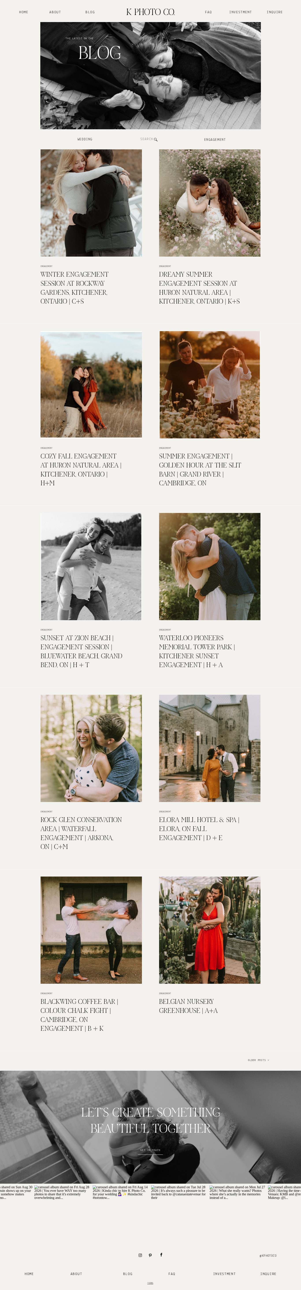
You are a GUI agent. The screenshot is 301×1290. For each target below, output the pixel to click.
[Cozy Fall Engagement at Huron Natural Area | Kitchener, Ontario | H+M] (91, 384)
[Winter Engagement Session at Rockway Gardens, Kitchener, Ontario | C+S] (91, 203)
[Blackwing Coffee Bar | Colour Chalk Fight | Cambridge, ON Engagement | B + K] (91, 930)
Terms (150, 1283)
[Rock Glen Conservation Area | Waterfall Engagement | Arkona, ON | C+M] (91, 748)
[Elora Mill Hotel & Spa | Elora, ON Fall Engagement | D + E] (209, 748)
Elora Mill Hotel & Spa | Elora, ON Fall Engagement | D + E (199, 829)
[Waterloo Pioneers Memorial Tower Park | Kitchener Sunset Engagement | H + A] (209, 566)
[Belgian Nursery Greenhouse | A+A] (209, 930)
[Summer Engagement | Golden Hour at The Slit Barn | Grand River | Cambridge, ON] (209, 384)
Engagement (47, 266)
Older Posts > (258, 1060)
